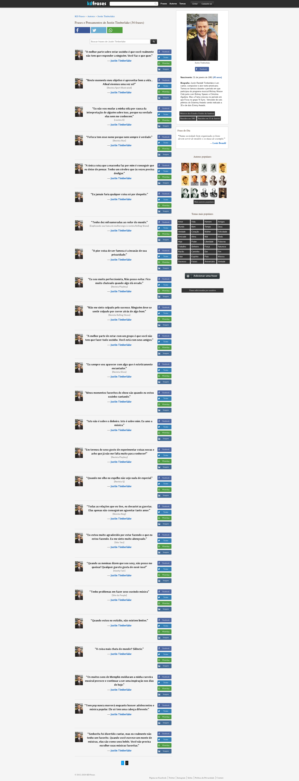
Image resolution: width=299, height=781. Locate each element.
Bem (193, 227)
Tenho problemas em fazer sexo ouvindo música (119, 591)
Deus (220, 227)
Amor (180, 222)
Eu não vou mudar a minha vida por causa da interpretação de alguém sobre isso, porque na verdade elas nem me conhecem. (119, 112)
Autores (173, 3)
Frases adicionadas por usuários (202, 290)
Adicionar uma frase (205, 276)
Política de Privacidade (204, 777)
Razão (181, 251)
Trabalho (182, 246)
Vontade (221, 261)
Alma (193, 236)
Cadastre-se (207, 3)
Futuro (194, 261)
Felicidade (222, 232)
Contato (220, 777)
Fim (219, 251)
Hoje (180, 241)
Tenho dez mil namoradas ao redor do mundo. (119, 222)
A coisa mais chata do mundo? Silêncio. (119, 649)
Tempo (208, 227)
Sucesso (182, 261)
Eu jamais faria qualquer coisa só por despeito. (119, 194)
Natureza (222, 246)
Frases (164, 3)
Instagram (181, 777)
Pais (207, 256)
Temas (182, 3)
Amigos (221, 222)
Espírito (194, 256)
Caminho (195, 251)
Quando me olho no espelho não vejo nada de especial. (119, 478)
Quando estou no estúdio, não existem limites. (119, 620)
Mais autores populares (204, 202)
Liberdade (209, 241)
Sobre (190, 777)
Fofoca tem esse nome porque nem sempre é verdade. (119, 137)
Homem (208, 222)
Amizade (182, 236)
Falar (180, 256)
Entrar (195, 3)
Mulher (208, 232)
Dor (206, 251)
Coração (195, 232)
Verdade (181, 232)
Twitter (172, 777)
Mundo (181, 227)
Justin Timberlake (121, 60)
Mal (206, 236)
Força (207, 246)
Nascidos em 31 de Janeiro (209, 118)
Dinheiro (195, 246)
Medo (220, 236)
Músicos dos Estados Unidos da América (197, 113)
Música (221, 256)
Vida (193, 222)
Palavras (222, 241)
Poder (194, 241)
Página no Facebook (157, 777)
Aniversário (210, 261)
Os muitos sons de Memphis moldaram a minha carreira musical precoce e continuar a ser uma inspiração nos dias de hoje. (119, 680)
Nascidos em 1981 (188, 118)
